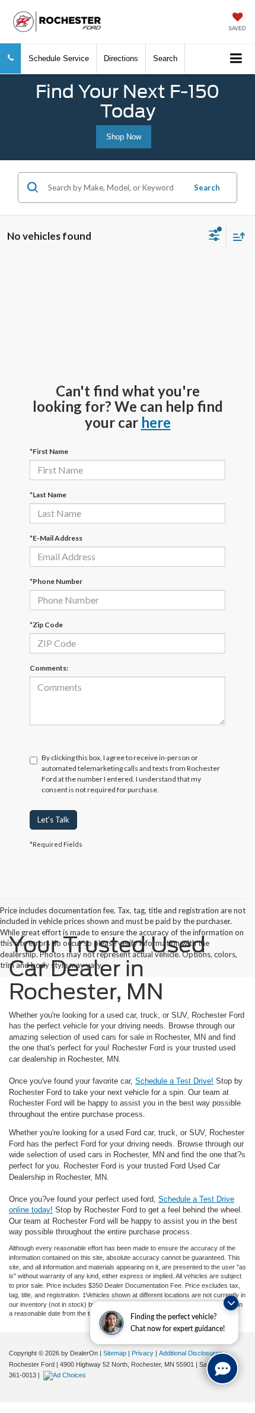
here (156, 422)
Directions (121, 58)
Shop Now (123, 136)
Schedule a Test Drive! (174, 1081)
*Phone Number (56, 581)
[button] (10, 58)
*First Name (49, 451)
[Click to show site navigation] (236, 59)
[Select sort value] (236, 236)
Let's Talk (53, 819)
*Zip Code (46, 624)
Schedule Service (58, 58)
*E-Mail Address (56, 538)
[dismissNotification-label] (231, 1302)
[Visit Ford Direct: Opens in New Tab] (66, 1375)
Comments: (49, 667)
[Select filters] (214, 237)
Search (207, 187)
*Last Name (48, 494)
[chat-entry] (222, 1368)
